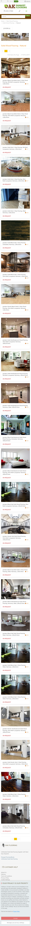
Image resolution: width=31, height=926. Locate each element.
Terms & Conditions (6, 876)
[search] (13, 16)
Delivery (3, 874)
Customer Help (11, 867)
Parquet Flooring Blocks (7, 857)
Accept (15, 918)
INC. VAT (11, 1)
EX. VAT (16, 1)
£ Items (9, 11)
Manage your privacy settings (15, 922)
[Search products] (27, 15)
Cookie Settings (5, 879)
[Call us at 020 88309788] (19, 11)
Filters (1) (7, 28)
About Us (3, 872)
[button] (2, 1)
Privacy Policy (5, 878)
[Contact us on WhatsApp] (26, 11)
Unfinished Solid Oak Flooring (9, 859)
